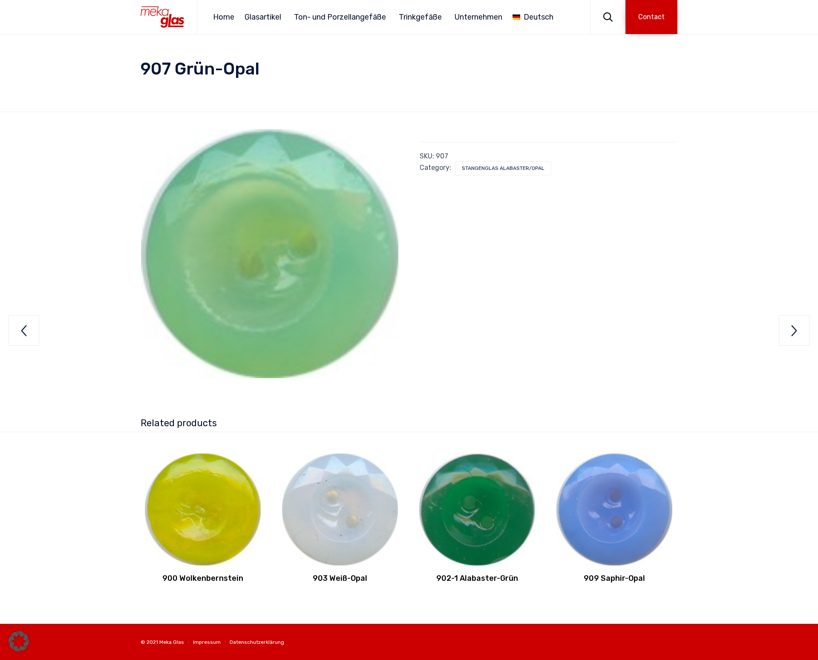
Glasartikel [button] (263, 17)
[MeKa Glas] (162, 16)
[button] (651, 17)
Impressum (207, 642)
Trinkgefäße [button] (420, 17)
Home (223, 17)
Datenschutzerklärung (257, 642)
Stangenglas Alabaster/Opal (503, 168)
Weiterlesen (203, 564)
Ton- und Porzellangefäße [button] (340, 17)
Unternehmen (478, 17)
